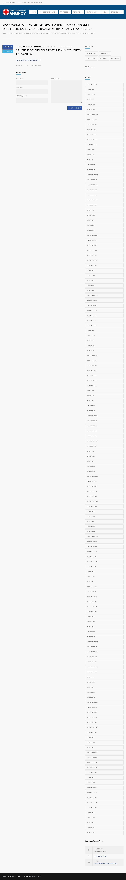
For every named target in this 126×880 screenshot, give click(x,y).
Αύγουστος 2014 (92, 772)
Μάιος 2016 (90, 687)
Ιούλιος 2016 (90, 677)
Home (4, 33)
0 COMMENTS (8, 51)
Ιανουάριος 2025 (92, 180)
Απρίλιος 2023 (91, 285)
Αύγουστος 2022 (92, 325)
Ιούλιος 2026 (90, 89)
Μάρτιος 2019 (91, 531)
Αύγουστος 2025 (92, 145)
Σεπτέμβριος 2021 (92, 381)
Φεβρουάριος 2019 (92, 536)
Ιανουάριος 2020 (92, 481)
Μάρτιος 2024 (91, 230)
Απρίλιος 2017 (91, 632)
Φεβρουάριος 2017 (92, 642)
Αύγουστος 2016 (92, 672)
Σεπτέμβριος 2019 (92, 501)
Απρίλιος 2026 (91, 104)
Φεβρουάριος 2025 (92, 175)
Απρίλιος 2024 (91, 225)
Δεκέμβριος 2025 (92, 125)
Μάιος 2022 (90, 340)
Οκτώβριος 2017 (92, 602)
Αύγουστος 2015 (92, 732)
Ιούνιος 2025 (91, 155)
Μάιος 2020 (90, 461)
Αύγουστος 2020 (92, 446)
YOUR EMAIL (19, 87)
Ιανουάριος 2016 (92, 707)
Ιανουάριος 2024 (92, 240)
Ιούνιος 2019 (91, 516)
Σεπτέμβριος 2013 (92, 802)
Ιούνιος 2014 (91, 782)
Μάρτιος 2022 (91, 350)
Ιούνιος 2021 (91, 396)
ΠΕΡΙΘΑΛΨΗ (77, 12)
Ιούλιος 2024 (90, 210)
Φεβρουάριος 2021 (92, 416)
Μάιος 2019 (90, 521)
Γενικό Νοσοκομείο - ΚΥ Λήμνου (18, 876)
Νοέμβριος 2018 (92, 551)
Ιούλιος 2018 (90, 571)
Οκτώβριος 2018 (92, 556)
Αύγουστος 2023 (92, 265)
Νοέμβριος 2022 (92, 310)
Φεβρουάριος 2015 (92, 752)
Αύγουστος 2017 (92, 612)
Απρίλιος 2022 (91, 345)
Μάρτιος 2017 (91, 637)
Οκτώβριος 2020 (92, 436)
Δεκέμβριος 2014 (92, 757)
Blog (11, 33)
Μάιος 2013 (90, 822)
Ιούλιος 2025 (90, 150)
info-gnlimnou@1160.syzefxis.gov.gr (31, 2)
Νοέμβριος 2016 (92, 657)
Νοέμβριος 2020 (92, 431)
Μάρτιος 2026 (91, 109)
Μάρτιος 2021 (91, 411)
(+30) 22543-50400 (10, 2)
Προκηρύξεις (115, 58)
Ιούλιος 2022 (90, 330)
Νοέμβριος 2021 (92, 371)
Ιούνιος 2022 (91, 335)
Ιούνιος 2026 (91, 94)
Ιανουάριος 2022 (92, 361)
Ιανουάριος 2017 (92, 647)
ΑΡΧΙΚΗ (33, 12)
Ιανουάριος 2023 (92, 300)
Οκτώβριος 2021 (92, 376)
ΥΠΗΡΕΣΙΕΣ (64, 12)
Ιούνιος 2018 (91, 576)
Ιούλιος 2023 (90, 270)
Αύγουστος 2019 (92, 506)
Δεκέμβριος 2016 (92, 652)
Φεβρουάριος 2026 (92, 114)
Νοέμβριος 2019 (92, 491)
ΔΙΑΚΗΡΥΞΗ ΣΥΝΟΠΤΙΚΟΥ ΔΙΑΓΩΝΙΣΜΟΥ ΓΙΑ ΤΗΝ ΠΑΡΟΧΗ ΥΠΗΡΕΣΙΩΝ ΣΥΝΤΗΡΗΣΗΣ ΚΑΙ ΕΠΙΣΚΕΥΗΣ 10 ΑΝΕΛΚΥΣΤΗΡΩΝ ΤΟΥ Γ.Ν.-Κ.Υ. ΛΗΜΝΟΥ (48, 50)
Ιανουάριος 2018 (92, 586)
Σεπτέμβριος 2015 (92, 727)
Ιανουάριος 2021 (92, 421)
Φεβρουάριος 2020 (92, 476)
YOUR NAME (19, 78)
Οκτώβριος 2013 (92, 797)
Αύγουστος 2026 (92, 84)
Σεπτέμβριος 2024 (92, 200)
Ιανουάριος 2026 (92, 120)
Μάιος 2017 (90, 627)
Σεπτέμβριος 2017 (92, 607)
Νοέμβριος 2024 (92, 190)
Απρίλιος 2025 (91, 165)
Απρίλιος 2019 (91, 526)
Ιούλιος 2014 (90, 777)
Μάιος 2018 (90, 581)
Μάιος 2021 (90, 401)
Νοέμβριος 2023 (92, 250)
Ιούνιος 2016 (91, 682)
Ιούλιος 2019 (90, 511)
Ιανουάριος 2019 (92, 541)
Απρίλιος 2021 (91, 406)
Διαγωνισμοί (38, 65)
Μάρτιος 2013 (91, 833)
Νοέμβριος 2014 (92, 762)
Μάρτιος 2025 (91, 170)
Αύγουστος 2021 (92, 386)
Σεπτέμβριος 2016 (92, 667)
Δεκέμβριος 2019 (92, 486)
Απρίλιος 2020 (91, 466)
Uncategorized (91, 53)
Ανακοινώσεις (29, 65)
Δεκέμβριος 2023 (92, 245)
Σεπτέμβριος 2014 (92, 767)
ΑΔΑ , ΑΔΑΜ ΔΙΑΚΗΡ (23, 60)
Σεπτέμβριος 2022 (92, 320)
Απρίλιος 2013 (91, 828)
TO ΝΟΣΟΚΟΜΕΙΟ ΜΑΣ (47, 12)
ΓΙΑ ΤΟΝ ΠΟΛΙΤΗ (91, 12)
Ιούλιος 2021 (90, 391)
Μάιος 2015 (90, 747)
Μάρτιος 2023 (91, 290)
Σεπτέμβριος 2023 (92, 260)
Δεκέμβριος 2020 (92, 426)
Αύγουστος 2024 (92, 205)
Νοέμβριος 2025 (92, 130)
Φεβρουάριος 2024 (92, 235)
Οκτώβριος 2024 (92, 195)
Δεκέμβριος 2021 (92, 366)
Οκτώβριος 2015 (92, 722)
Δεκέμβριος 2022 (92, 305)
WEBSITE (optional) (21, 96)
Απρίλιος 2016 (91, 692)
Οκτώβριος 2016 (92, 662)
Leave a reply (34, 60)
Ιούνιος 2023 (91, 275)
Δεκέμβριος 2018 (92, 546)
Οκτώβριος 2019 (92, 496)
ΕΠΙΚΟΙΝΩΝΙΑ (115, 12)
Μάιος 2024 (90, 220)
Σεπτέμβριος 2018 (92, 561)
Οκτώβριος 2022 (92, 315)
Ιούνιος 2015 (91, 742)
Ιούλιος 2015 (90, 737)
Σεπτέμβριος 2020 (92, 441)
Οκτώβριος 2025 (92, 135)
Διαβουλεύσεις (91, 58)
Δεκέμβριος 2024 (92, 185)
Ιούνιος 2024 (91, 215)
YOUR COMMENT (55, 78)
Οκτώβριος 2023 (92, 255)
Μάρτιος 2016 (91, 697)
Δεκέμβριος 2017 (92, 592)
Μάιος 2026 (90, 99)
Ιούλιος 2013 (90, 812)
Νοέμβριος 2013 (92, 792)
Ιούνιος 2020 (91, 456)
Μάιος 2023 (90, 280)
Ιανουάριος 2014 (92, 787)
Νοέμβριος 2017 (92, 597)
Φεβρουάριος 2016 (92, 702)
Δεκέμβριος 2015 (92, 712)
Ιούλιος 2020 (90, 451)
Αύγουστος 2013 (92, 807)
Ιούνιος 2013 (91, 817)
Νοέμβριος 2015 (92, 717)
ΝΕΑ (104, 12)
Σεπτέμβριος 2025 (92, 140)
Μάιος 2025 (90, 160)
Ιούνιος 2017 (91, 622)
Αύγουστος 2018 (92, 566)
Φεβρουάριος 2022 (92, 356)
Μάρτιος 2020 (91, 471)
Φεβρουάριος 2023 (92, 295)
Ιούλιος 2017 (90, 617)
